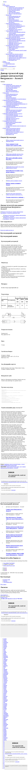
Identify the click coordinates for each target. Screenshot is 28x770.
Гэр (4, 4)
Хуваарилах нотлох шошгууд (15, 29)
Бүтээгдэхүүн (6, 5)
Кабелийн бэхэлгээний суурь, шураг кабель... (14, 171)
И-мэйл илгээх (4, 597)
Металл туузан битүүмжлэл (15, 13)
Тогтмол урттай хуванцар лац (15, 8)
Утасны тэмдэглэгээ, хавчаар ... (15, 197)
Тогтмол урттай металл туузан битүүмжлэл (16, 99)
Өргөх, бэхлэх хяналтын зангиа (16, 35)
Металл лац (8, 15)
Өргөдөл (5, 65)
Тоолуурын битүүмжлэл (14, 10)
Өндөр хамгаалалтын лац (14, 16)
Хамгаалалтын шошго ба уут (12, 23)
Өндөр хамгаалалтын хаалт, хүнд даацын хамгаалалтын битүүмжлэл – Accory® (13, 467)
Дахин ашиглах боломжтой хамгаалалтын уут (15, 28)
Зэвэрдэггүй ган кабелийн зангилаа (17, 40)
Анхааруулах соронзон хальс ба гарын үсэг (16, 125)
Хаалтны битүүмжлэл (14, 19)
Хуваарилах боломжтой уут (15, 24)
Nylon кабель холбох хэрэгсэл (15, 56)
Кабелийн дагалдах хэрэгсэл (15, 43)
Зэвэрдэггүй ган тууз (13, 41)
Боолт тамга (11, 18)
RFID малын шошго (13, 48)
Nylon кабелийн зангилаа (14, 39)
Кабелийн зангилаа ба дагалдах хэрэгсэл (15, 38)
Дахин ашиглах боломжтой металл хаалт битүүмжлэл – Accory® (14, 536)
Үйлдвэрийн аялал (10, 63)
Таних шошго (12, 49)
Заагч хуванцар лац (10, 6)
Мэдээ (4, 61)
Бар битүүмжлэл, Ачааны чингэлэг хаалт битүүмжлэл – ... (15, 519)
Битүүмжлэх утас (13, 60)
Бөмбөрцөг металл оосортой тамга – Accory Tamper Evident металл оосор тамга (13, 465)
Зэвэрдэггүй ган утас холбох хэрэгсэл (17, 57)
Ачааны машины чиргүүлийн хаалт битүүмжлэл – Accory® (15, 554)
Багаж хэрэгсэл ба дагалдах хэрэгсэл (14, 54)
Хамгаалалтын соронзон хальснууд (17, 26)
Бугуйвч (11, 52)
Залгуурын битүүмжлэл (14, 12)
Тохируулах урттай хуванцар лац (16, 7)
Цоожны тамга (12, 11)
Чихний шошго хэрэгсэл (14, 59)
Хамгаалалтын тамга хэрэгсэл (16, 55)
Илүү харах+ (3, 584)
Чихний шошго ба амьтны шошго (16, 46)
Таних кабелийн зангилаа (12, 30)
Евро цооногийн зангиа (14, 37)
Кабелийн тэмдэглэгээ (14, 44)
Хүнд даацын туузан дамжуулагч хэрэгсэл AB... (14, 144)
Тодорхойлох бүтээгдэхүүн (12, 45)
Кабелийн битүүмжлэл (14, 17)
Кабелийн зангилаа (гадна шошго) (17, 34)
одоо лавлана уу (4, 594)
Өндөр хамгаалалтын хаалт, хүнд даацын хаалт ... (14, 546)
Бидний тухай (6, 62)
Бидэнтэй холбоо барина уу (9, 66)
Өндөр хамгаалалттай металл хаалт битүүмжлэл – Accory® (15, 527)
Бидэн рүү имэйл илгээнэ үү (7, 230)
